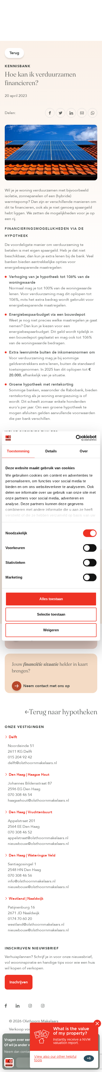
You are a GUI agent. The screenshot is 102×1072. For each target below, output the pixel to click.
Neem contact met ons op (46, 686)
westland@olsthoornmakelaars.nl (36, 924)
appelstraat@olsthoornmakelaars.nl (38, 838)
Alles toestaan (51, 599)
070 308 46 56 (20, 875)
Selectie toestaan (51, 614)
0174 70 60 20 (20, 918)
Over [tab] (84, 451)
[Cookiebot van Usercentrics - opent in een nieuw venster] (76, 438)
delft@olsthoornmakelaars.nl (32, 763)
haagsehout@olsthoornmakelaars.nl (38, 800)
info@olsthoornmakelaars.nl (32, 881)
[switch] (90, 548)
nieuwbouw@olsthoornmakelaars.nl (38, 843)
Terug (14, 53)
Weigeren (51, 630)
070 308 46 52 (20, 832)
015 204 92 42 (20, 757)
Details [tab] (51, 451)
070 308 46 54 (20, 794)
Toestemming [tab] (18, 451)
